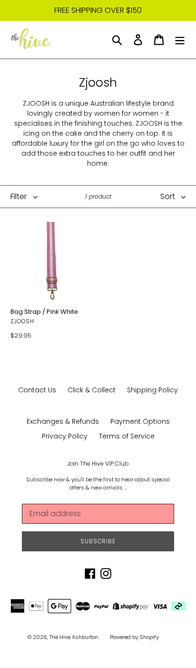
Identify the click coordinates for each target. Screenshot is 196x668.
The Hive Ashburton (73, 637)
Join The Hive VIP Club (98, 463)
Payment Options (140, 421)
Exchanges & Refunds (63, 421)
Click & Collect (92, 390)
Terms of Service (127, 436)
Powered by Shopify (134, 637)
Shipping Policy (152, 390)
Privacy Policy (65, 436)
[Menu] (179, 40)
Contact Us (37, 390)
